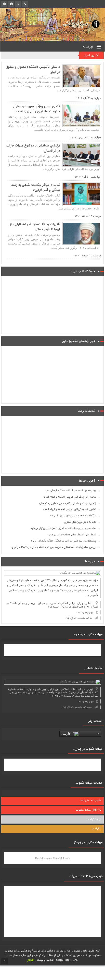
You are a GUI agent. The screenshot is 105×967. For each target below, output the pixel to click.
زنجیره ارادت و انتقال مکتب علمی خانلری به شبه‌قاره (67, 503)
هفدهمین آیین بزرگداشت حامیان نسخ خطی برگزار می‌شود (63, 528)
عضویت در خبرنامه (91, 800)
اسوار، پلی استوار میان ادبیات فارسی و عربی (72, 535)
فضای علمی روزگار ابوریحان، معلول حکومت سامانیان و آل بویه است (36, 109)
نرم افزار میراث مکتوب (88, 810)
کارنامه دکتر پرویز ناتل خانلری (80, 522)
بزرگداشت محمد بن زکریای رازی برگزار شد (72, 516)
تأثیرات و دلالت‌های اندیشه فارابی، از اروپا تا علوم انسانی (35, 227)
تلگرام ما (96, 829)
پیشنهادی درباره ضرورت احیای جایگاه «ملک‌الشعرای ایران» (63, 541)
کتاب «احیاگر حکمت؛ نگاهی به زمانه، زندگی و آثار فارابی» (35, 187)
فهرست (89, 47)
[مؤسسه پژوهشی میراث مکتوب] (76, 24)
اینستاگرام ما (94, 819)
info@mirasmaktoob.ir (79, 618)
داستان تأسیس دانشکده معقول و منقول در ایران (33, 69)
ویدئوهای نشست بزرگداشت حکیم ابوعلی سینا (70, 490)
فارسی (66, 733)
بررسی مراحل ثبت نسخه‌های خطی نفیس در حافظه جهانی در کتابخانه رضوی (53, 547)
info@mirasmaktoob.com (77, 707)
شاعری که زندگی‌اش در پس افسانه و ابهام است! (69, 497)
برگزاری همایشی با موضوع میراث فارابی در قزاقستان (33, 148)
